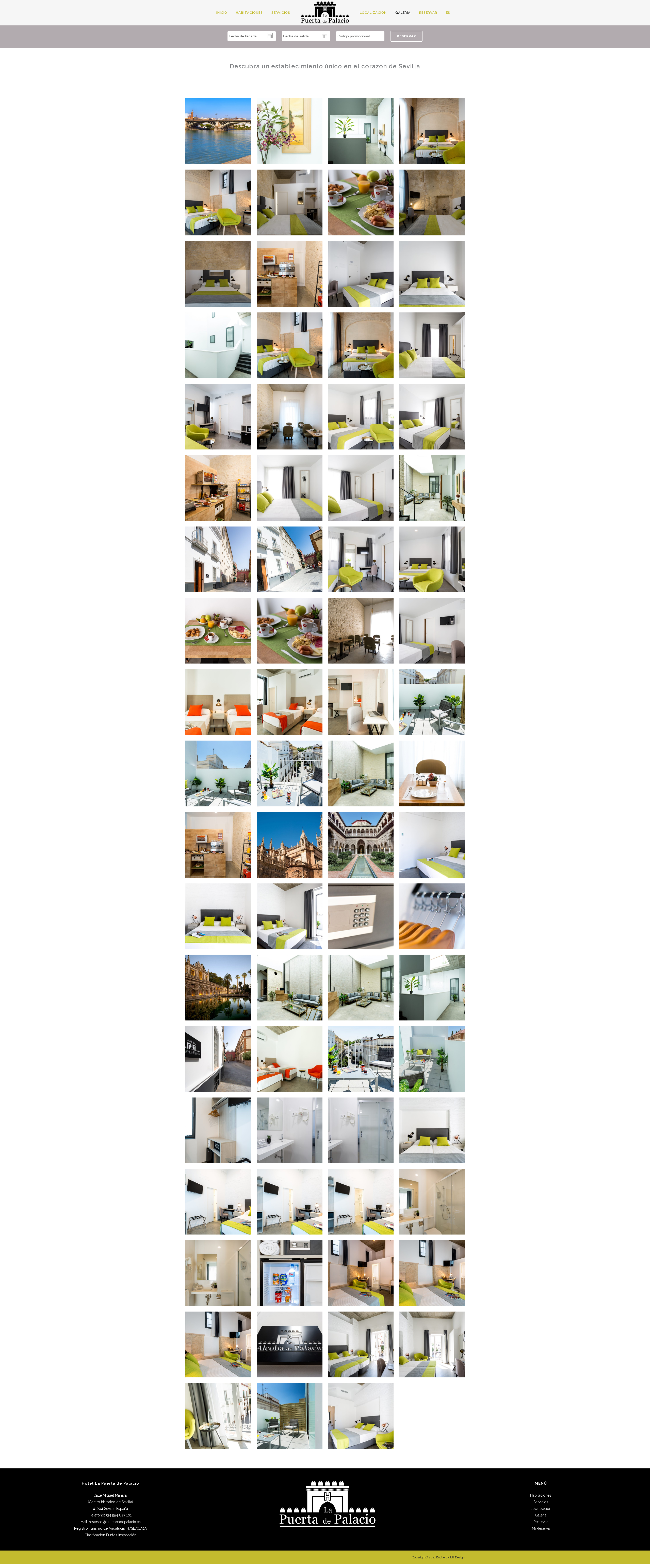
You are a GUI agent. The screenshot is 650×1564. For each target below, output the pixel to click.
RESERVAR (406, 36)
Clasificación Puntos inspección (110, 1535)
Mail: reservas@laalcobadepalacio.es (110, 1522)
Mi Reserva (541, 1528)
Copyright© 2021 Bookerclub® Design (438, 1557)
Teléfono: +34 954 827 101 (111, 1515)
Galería (540, 1515)
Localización (540, 1509)
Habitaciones (540, 1495)
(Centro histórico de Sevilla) (110, 1502)
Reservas (540, 1522)
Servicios (540, 1502)
